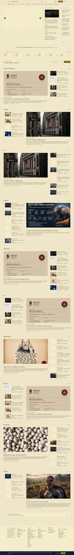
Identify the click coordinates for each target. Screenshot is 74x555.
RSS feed (19, 534)
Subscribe (68, 61)
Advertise (39, 532)
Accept (63, 553)
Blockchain (37, 4)
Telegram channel (52, 530)
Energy (22, 4)
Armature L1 (60, 537)
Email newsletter (51, 532)
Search (18, 532)
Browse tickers (20, 533)
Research (50, 4)
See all (63, 42)
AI (25, 4)
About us (39, 529)
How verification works (42, 530)
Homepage (19, 529)
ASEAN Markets (30, 534)
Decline (58, 553)
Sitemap (18, 536)
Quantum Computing (31, 530)
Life (28, 547)
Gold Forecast (30, 533)
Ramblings (29, 546)
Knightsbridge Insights (21, 530)
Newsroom (40, 537)
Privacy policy (40, 534)
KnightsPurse (60, 534)
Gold (19, 4)
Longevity (29, 544)
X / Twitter (51, 529)
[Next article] (40, 18)
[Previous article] (5, 18)
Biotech (42, 4)
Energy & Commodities (32, 536)
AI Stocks (29, 529)
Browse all (68, 51)
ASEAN (46, 4)
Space (33, 4)
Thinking (29, 539)
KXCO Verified (60, 531)
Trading (9, 4)
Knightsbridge (56, 4)
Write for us (60, 1)
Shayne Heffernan (6, 42)
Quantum (28, 4)
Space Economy (30, 537)
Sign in (65, 1)
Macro (29, 541)
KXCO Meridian (61, 533)
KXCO (29, 543)
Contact (39, 533)
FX (16, 4)
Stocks (13, 4)
